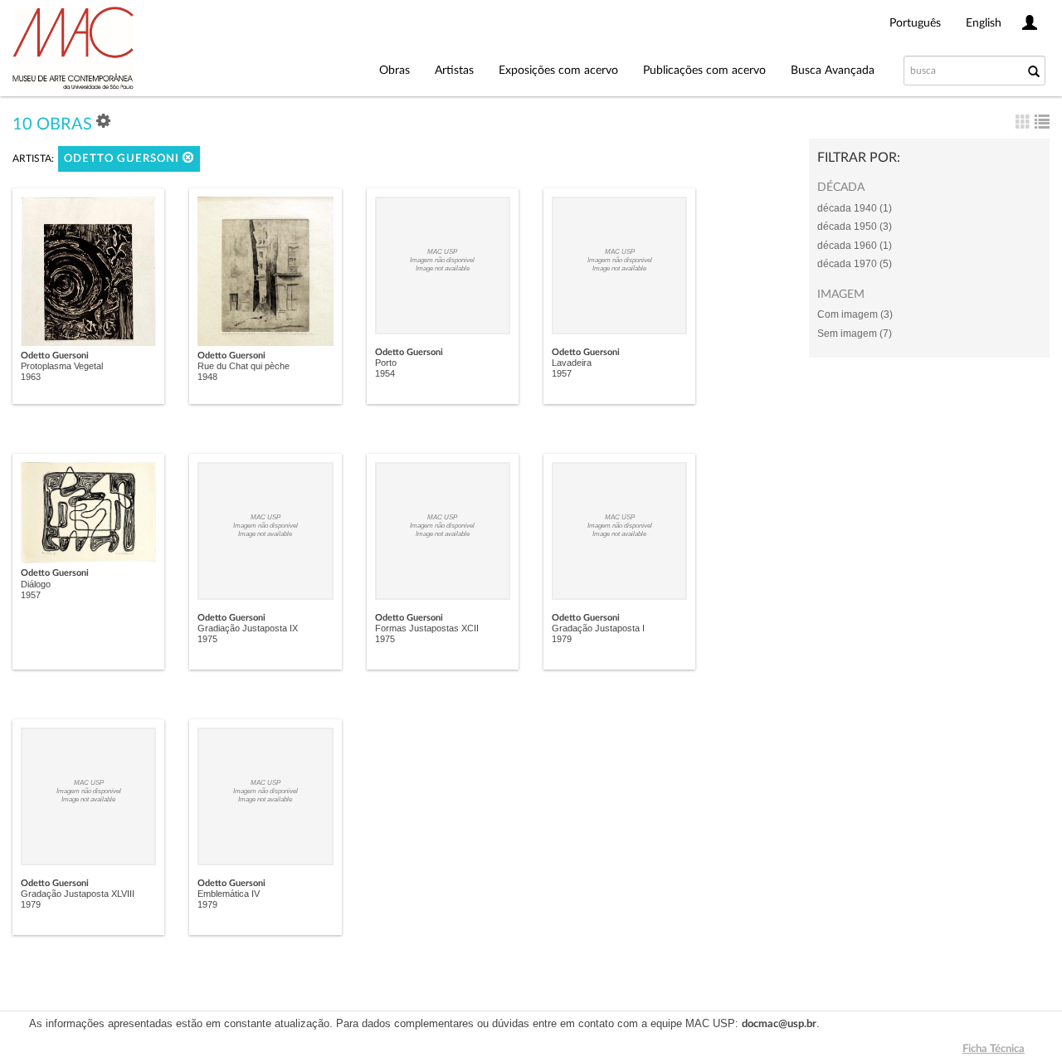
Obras (394, 70)
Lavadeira (572, 363)
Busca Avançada (832, 70)
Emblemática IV (228, 894)
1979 (562, 639)
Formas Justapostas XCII (427, 628)
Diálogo (36, 584)
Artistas (454, 70)
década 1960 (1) (854, 245)
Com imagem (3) (855, 314)
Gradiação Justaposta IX (247, 628)
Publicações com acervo (704, 70)
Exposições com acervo (558, 70)
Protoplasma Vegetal (62, 366)
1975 (207, 639)
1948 (207, 377)
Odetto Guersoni (123, 158)
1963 (31, 377)
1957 (562, 373)
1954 (385, 373)
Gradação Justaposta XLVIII (77, 894)
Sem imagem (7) (854, 333)
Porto (386, 363)
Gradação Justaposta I (598, 628)
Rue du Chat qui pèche (243, 366)
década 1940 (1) (854, 208)
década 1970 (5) (854, 264)
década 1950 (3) (854, 226)
